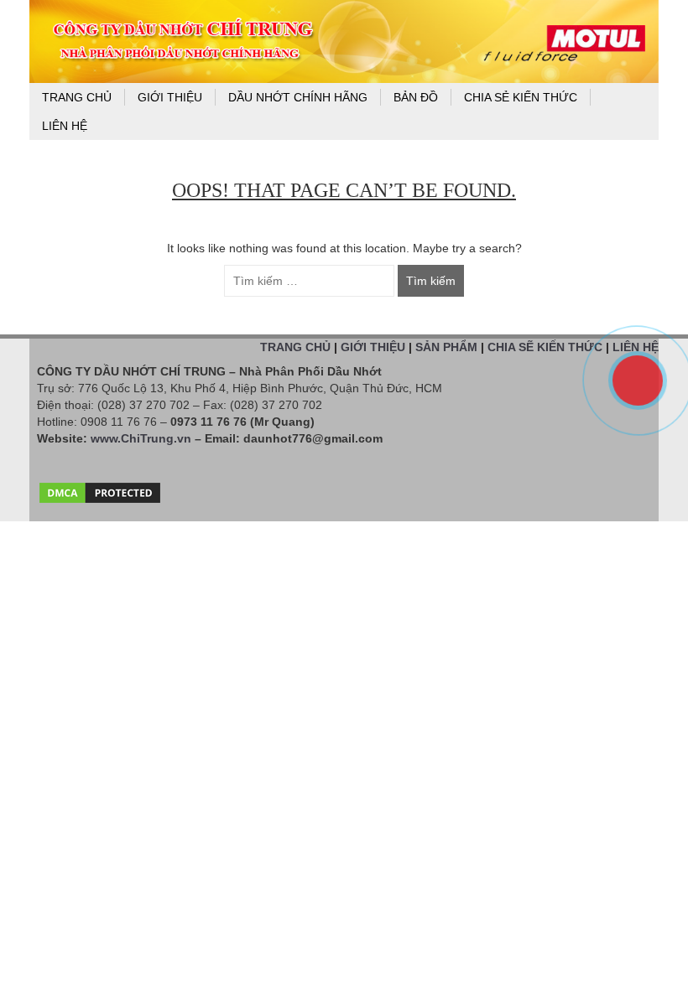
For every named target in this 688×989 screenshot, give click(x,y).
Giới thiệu (170, 97)
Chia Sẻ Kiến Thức (520, 97)
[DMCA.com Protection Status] (100, 488)
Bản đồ (416, 97)
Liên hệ (64, 125)
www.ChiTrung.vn (141, 438)
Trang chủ (77, 97)
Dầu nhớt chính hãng (297, 97)
